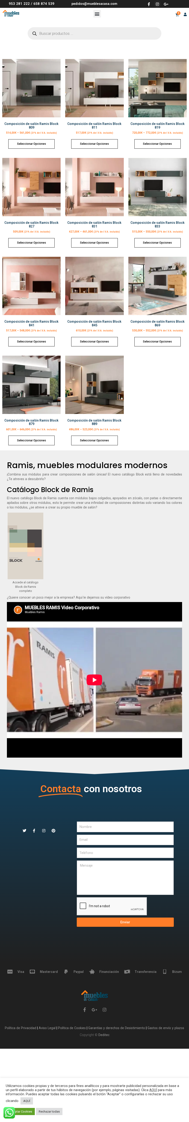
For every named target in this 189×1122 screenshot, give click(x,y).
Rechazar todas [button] (49, 1111)
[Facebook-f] (149, 4)
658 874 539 (43, 4)
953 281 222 (19, 4)
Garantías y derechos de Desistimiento (116, 1028)
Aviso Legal (47, 1028)
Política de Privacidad (21, 1028)
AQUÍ (153, 1090)
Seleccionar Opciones (31, 143)
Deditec (103, 1035)
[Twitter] (24, 830)
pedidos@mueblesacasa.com (94, 4)
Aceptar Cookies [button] (21, 1111)
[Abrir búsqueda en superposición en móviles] (94, 33)
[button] (97, 14)
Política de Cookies (72, 1028)
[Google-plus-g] (166, 4)
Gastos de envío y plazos (165, 1028)
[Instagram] (157, 4)
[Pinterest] (53, 830)
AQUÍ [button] (26, 1101)
